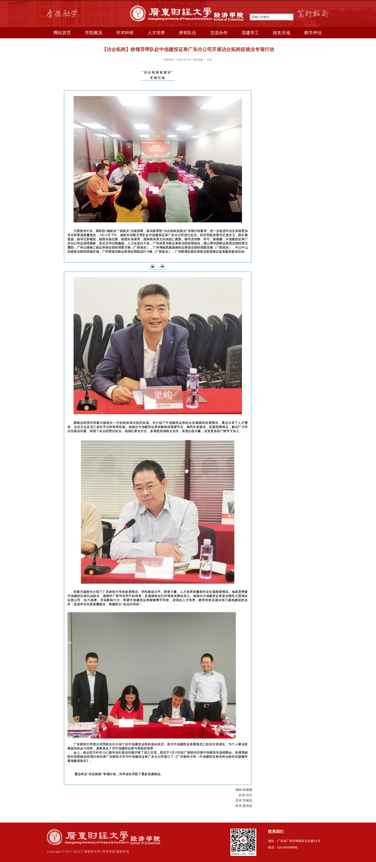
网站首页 (62, 32)
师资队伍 (187, 32)
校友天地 (281, 32)
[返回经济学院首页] (188, 6)
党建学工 (250, 32)
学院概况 (93, 32)
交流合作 (219, 32)
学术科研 (125, 32)
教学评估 (313, 32)
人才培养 (156, 32)
